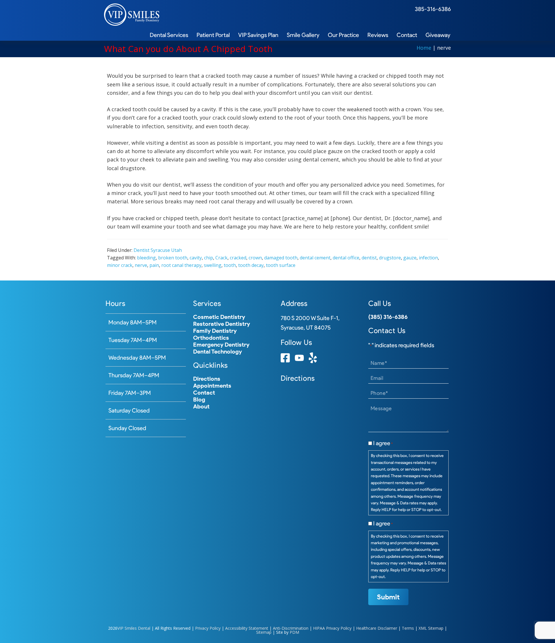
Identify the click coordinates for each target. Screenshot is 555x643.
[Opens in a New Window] (285, 360)
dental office (346, 257)
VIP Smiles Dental (133, 628)
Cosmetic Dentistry (219, 316)
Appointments (212, 385)
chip (208, 257)
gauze (410, 257)
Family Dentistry (215, 330)
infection (428, 257)
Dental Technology (217, 351)
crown (255, 257)
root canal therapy (181, 265)
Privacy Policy (208, 628)
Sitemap (263, 632)
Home (424, 47)
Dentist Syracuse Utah (158, 250)
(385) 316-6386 (388, 316)
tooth (230, 265)
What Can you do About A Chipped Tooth (188, 49)
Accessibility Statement (246, 628)
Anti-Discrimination (290, 628)
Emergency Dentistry (221, 344)
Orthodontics (211, 337)
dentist (369, 257)
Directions (206, 378)
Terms (408, 628)
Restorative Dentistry (221, 323)
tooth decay (251, 265)
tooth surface (280, 265)
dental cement (315, 257)
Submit (388, 597)
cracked (238, 257)
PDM (294, 632)
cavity (196, 257)
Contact (204, 392)
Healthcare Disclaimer (376, 628)
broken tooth (172, 257)
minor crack (119, 265)
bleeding (146, 257)
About (201, 406)
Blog (199, 399)
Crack (221, 257)
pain (154, 265)
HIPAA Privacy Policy (332, 628)
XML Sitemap (431, 628)
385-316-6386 (433, 8)
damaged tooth (280, 257)
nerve (141, 265)
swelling (212, 265)
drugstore (390, 257)
